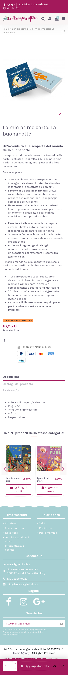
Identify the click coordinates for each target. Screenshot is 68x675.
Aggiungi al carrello (37, 666)
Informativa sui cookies (14, 547)
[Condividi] (4, 340)
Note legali (11, 532)
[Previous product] (62, 31)
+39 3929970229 (17, 578)
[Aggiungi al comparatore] (55, 666)
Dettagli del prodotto (18, 384)
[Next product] (64, 31)
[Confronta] (28, 448)
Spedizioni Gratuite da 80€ (33, 4)
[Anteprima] (28, 461)
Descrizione (11, 376)
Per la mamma (48, 532)
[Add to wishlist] (62, 666)
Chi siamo (11, 523)
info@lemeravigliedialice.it (22, 584)
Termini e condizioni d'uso (17, 539)
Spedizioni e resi (14, 528)
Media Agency (21, 653)
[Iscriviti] (61, 623)
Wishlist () (12, 8)
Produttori (45, 528)
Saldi (42, 523)
